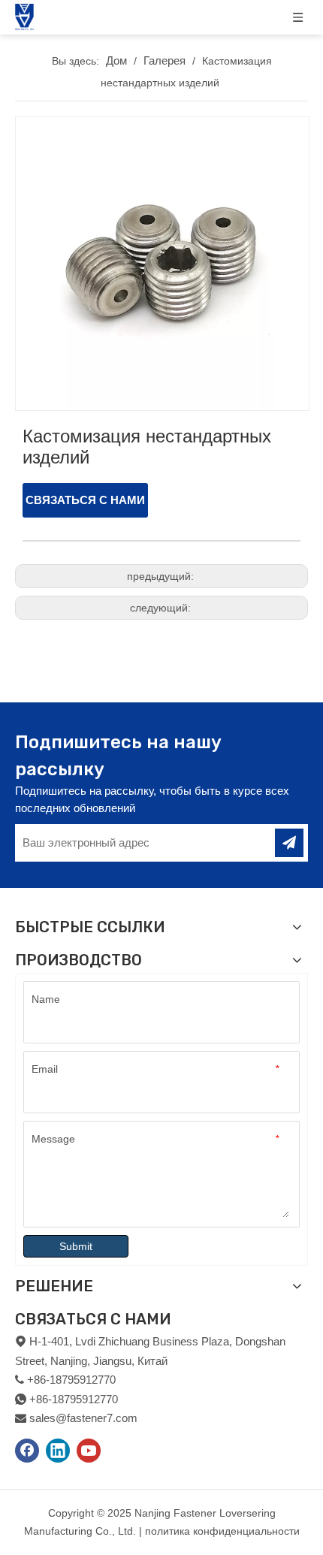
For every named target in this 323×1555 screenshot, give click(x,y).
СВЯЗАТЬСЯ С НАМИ (85, 500)
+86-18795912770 (73, 1399)
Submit (75, 1246)
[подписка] (289, 843)
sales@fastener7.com (83, 1418)
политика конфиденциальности (222, 1531)
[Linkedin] (58, 1451)
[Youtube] (89, 1451)
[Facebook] (27, 1451)
